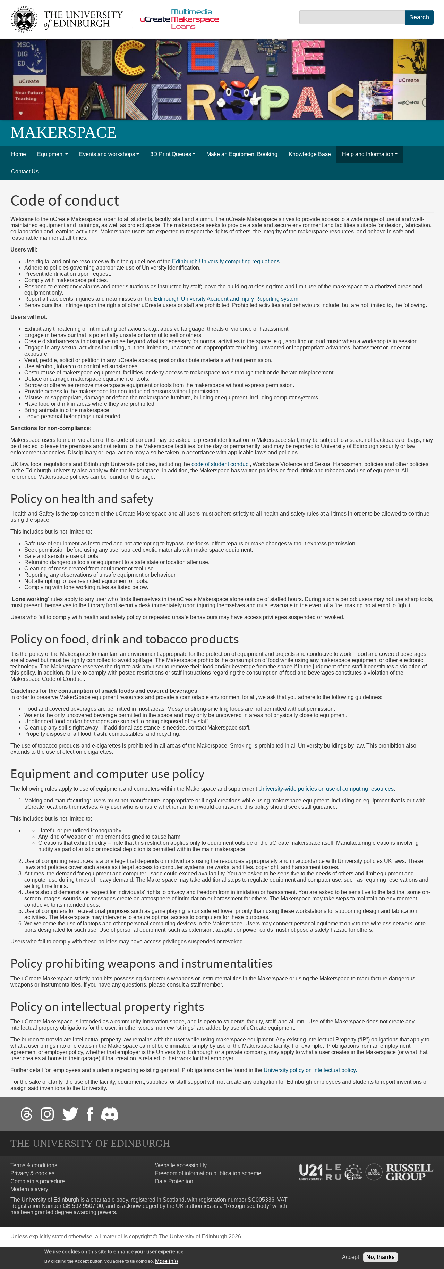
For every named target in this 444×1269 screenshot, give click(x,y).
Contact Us (25, 171)
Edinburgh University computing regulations (226, 261)
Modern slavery (29, 1189)
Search (419, 17)
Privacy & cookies (32, 1173)
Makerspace (63, 132)
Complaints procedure (37, 1181)
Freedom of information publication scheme (208, 1173)
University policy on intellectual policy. (310, 1070)
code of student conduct (220, 464)
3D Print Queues (170, 154)
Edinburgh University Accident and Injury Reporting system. (227, 299)
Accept (350, 1257)
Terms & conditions (33, 1165)
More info (166, 1261)
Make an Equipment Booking (242, 154)
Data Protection (174, 1181)
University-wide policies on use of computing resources (326, 789)
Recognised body (247, 1206)
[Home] (117, 19)
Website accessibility (181, 1165)
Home (18, 154)
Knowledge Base (310, 154)
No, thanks (380, 1257)
